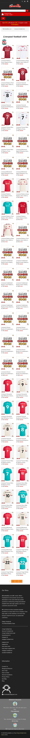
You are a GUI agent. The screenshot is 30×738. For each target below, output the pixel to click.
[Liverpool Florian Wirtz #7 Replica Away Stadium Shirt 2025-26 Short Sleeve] (22, 452)
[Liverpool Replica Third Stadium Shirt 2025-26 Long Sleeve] (22, 229)
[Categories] (3, 18)
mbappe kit (5, 637)
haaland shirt (5, 642)
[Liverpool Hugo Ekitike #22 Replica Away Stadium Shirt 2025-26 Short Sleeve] (7, 563)
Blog (3, 681)
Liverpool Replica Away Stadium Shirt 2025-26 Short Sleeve (22, 195)
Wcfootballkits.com (7, 29)
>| (20, 581)
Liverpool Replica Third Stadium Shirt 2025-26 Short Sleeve (7, 218)
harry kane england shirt (8, 648)
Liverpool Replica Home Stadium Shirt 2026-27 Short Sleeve (7, 62)
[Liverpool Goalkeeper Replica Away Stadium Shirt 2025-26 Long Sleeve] (7, 296)
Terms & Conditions (7, 675)
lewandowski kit (6, 635)
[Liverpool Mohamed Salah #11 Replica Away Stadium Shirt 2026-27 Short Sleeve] (7, 163)
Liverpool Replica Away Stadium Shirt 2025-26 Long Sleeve (7, 240)
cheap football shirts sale (8, 633)
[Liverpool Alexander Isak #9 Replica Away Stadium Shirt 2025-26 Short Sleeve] (22, 385)
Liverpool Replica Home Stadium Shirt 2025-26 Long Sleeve (22, 218)
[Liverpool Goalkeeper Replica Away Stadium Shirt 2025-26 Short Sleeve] (22, 251)
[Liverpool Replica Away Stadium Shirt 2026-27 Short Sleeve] (22, 51)
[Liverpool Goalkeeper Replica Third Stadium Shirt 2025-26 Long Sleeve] (22, 296)
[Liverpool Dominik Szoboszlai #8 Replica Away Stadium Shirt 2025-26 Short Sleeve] (7, 429)
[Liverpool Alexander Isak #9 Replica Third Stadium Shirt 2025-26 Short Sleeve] (7, 407)
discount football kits (7, 631)
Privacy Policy (5, 677)
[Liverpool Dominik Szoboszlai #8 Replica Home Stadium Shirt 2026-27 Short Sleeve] (22, 74)
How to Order (5, 672)
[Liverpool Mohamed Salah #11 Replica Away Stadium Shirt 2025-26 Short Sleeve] (22, 518)
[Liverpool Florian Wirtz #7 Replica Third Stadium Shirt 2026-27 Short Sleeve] (7, 140)
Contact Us (5, 666)
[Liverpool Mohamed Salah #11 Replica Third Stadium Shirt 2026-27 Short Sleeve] (22, 163)
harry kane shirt (6, 646)
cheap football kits (7, 629)
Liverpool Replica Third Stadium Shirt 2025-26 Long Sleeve (22, 240)
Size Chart (4, 670)
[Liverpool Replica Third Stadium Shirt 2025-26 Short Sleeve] (7, 207)
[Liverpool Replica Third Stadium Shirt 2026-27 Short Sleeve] (7, 74)
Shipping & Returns (7, 668)
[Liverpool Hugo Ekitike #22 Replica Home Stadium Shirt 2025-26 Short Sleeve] (22, 541)
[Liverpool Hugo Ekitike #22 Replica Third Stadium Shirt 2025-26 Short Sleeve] (22, 563)
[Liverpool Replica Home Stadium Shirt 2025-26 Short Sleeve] (7, 185)
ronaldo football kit (7, 652)
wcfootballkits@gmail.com (10, 694)
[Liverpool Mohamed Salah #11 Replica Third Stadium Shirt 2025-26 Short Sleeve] (7, 541)
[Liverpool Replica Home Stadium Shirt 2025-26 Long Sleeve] (22, 207)
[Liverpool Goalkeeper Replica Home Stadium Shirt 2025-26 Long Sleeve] (22, 274)
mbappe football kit (7, 650)
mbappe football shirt (7, 639)
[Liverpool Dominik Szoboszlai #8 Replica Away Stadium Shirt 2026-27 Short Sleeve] (7, 96)
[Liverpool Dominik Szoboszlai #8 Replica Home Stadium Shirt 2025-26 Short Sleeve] (22, 407)
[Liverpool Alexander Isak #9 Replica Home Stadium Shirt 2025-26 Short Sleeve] (7, 385)
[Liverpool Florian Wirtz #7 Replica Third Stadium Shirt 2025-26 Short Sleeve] (7, 474)
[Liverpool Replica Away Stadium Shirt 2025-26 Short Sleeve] (22, 185)
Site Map (4, 679)
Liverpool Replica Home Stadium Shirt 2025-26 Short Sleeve (7, 195)
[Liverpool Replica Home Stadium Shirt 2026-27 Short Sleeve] (7, 51)
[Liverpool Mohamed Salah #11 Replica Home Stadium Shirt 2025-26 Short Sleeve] (7, 518)
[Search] (27, 11)
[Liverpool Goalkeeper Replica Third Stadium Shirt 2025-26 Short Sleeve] (7, 274)
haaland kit (5, 644)
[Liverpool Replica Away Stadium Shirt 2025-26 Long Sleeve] (7, 229)
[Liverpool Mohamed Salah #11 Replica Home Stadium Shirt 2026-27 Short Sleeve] (22, 140)
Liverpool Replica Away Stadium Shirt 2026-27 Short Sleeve (22, 62)
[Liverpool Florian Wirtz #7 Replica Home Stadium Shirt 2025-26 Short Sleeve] (7, 452)
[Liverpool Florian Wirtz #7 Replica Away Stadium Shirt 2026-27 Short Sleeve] (22, 118)
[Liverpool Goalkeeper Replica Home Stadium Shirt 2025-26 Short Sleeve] (7, 251)
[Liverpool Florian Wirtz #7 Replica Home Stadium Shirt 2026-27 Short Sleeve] (7, 118)
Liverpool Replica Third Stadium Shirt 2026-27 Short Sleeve (7, 84)
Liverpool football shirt (19, 29)
